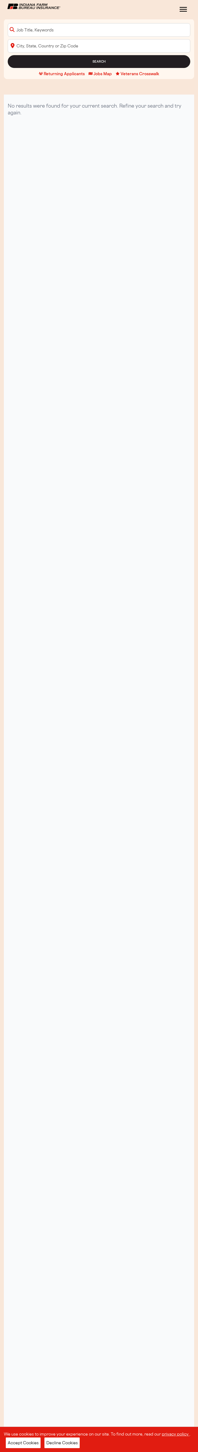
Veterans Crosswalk (139, 73)
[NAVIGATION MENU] (183, 9)
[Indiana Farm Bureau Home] (33, 5)
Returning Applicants (64, 73)
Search (99, 61)
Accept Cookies (23, 1442)
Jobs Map (102, 73)
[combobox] (99, 30)
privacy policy (176, 1434)
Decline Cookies (62, 1442)
